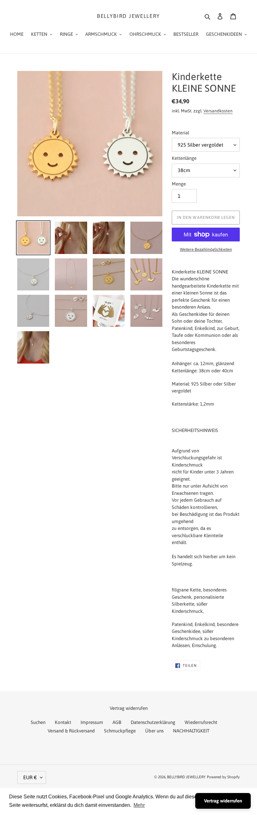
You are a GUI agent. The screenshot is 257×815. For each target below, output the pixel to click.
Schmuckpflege (120, 730)
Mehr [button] (139, 805)
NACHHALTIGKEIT (191, 730)
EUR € (30, 777)
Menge (179, 183)
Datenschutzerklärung (153, 722)
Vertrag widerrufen (223, 800)
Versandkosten (218, 110)
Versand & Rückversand (71, 730)
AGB (117, 722)
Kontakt (63, 722)
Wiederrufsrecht (201, 722)
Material (180, 132)
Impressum (92, 722)
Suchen (38, 722)
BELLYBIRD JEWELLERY (128, 16)
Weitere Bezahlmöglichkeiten (206, 249)
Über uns (154, 730)
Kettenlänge (184, 158)
